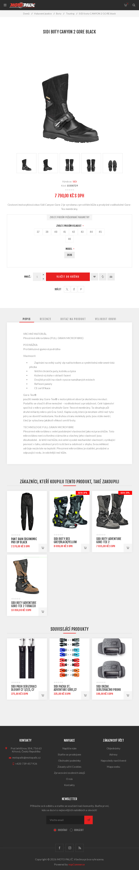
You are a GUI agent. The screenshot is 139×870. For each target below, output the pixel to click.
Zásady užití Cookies (69, 766)
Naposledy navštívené (113, 760)
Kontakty (69, 785)
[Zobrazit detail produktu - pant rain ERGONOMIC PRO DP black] (27, 511)
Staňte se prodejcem (69, 754)
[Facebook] (59, 848)
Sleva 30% (82, 493)
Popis (27, 319)
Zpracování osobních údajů (69, 772)
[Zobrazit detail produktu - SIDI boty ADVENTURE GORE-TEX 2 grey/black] (112, 511)
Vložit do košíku (68, 276)
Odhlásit (79, 830)
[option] (26, 163)
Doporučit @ (111, 276)
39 (47, 231)
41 (64, 231)
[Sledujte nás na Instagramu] (70, 848)
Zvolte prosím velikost (69, 225)
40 (55, 231)
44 (91, 231)
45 (100, 231)
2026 (69, 255)
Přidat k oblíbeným (94, 276)
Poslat (88, 820)
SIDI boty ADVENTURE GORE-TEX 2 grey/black (108, 542)
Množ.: (27, 276)
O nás (69, 778)
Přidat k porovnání (102, 276)
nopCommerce (76, 864)
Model (69, 248)
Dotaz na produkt (73, 319)
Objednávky (113, 748)
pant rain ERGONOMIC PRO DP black (24, 540)
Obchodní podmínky (69, 760)
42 (73, 231)
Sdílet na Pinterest (81, 289)
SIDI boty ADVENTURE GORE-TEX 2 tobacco (23, 604)
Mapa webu (113, 766)
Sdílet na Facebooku (74, 289)
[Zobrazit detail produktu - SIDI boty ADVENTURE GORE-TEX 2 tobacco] (27, 575)
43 (82, 231)
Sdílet (58, 289)
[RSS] (80, 848)
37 (38, 231)
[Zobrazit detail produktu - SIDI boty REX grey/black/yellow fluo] (69, 511)
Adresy (113, 754)
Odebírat (63, 830)
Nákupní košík (127, 4)
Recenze (45, 319)
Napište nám (69, 748)
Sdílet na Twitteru (67, 289)
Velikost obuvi (105, 319)
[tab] (26, 319)
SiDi (75, 181)
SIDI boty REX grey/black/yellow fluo (65, 542)
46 (69, 239)
